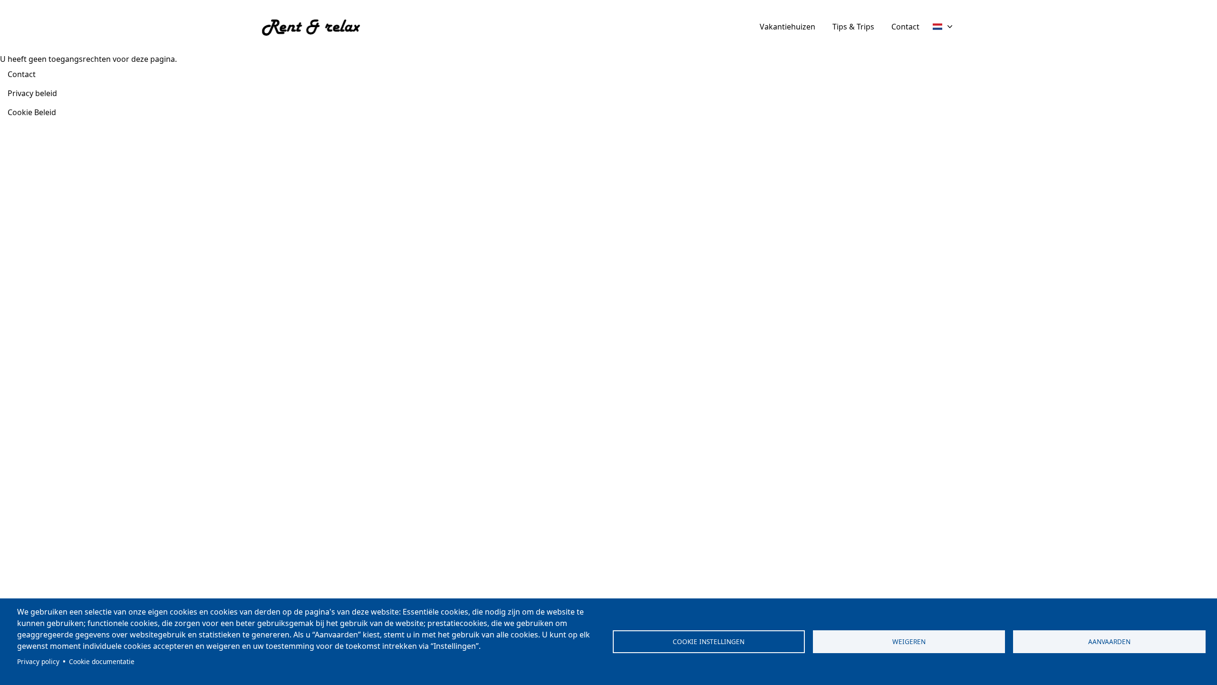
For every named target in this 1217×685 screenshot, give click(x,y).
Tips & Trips (853, 26)
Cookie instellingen (708, 641)
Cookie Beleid (32, 112)
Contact (905, 26)
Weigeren (909, 641)
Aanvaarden (1109, 641)
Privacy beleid (32, 93)
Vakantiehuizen (787, 26)
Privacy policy (38, 661)
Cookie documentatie (102, 661)
